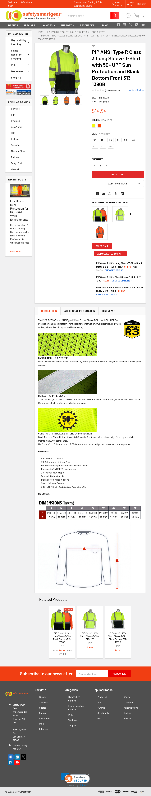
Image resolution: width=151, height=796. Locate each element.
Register (141, 4)
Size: (101, 133)
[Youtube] (143, 24)
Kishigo (15, 138)
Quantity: (98, 159)
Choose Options (114, 270)
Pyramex (15, 120)
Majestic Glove (18, 151)
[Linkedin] (124, 24)
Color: (102, 120)
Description (49, 310)
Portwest (15, 108)
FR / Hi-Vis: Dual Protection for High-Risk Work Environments (19, 210)
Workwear (17, 71)
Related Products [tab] (53, 599)
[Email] (103, 193)
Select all (102, 246)
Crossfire (15, 145)
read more (15, 251)
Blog (105, 25)
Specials (29, 25)
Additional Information (79, 310)
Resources (87, 25)
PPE (13, 64)
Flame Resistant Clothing (16, 54)
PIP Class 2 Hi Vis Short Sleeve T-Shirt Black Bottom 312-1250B (118, 637)
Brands (13, 25)
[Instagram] (136, 24)
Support (66, 25)
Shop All (16, 77)
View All (15, 169)
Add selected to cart (110, 253)
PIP (13, 114)
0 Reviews (108, 310)
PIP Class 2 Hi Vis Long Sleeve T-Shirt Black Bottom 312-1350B (62, 637)
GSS (13, 132)
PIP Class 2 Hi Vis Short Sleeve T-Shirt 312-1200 (90, 636)
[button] (18, 86)
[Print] (110, 193)
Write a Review (136, 90)
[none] (63, 69)
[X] (130, 24)
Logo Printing (88, 2)
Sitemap (43, 728)
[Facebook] (118, 24)
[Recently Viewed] (128, 15)
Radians (15, 157)
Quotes (48, 25)
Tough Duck (17, 163)
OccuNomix (17, 126)
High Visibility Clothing (19, 42)
